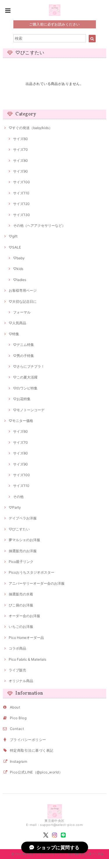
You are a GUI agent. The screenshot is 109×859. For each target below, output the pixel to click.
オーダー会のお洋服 (24, 616)
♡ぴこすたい (19, 529)
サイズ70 (20, 149)
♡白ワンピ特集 (25, 388)
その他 (18, 496)
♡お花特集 (22, 399)
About (15, 707)
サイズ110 (21, 193)
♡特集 (14, 334)
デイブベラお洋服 (23, 518)
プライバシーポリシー (28, 739)
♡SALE (15, 247)
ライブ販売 (17, 670)
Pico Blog (18, 718)
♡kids (18, 269)
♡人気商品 (17, 323)
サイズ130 (21, 215)
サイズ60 (20, 139)
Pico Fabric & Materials (27, 659)
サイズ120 (21, 204)
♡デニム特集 (23, 344)
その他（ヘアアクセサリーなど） (39, 225)
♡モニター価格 (21, 420)
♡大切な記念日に (23, 301)
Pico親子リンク (21, 561)
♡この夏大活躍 (25, 377)
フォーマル (22, 312)
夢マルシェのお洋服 (24, 540)
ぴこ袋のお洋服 (21, 605)
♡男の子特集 (23, 356)
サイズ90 (20, 171)
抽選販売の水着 (21, 594)
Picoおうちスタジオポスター (31, 572)
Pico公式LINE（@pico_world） (36, 772)
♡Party (15, 507)
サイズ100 (21, 182)
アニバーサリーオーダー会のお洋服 (37, 583)
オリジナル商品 (21, 681)
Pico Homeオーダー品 (26, 637)
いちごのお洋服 (21, 626)
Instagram (18, 761)
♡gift (13, 236)
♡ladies (19, 280)
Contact (17, 728)
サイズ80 (20, 160)
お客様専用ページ (23, 290)
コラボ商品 (17, 648)
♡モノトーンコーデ (28, 410)
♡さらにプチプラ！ (28, 366)
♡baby (19, 258)
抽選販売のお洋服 (23, 551)
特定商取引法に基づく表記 (31, 750)
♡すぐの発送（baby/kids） (30, 128)
